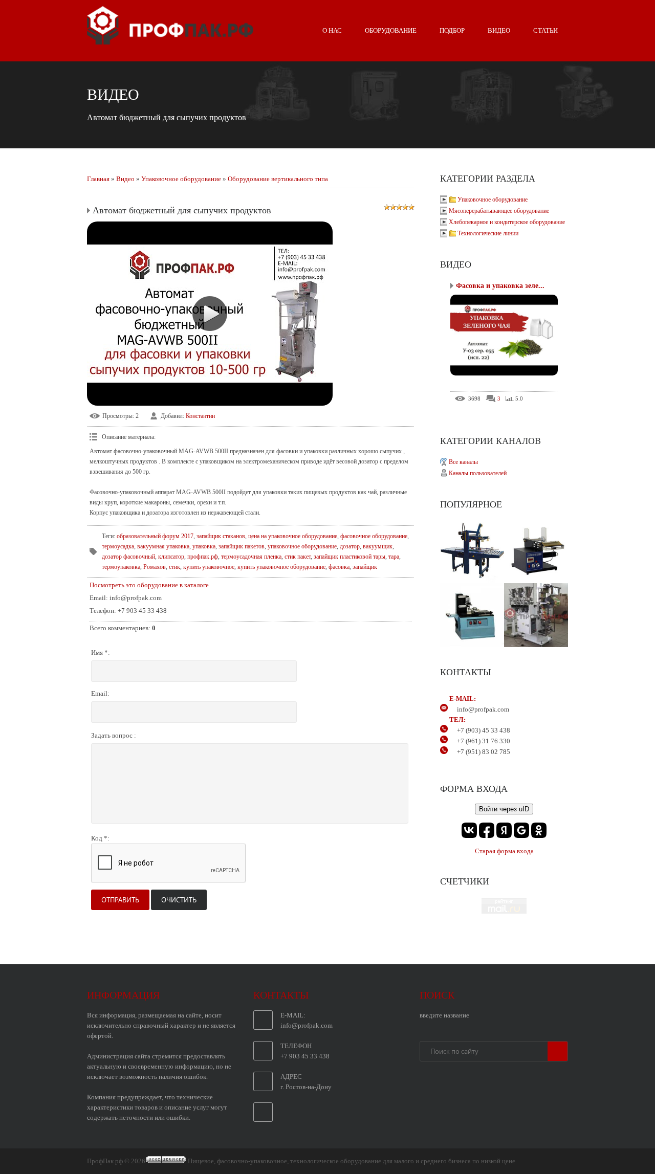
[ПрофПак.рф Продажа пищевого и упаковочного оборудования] (170, 40)
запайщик (365, 566)
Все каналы (463, 462)
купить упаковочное (208, 566)
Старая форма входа (504, 851)
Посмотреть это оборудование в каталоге (149, 585)
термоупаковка (121, 566)
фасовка (339, 566)
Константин (200, 415)
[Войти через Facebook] (486, 830)
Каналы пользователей (478, 473)
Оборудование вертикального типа (278, 179)
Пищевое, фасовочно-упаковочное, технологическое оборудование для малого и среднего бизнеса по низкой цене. (352, 1161)
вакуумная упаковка (163, 546)
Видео (125, 179)
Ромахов (154, 566)
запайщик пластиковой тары (349, 556)
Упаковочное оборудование (181, 179)
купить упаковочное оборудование (281, 566)
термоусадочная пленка (251, 556)
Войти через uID (504, 809)
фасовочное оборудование (373, 536)
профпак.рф (202, 556)
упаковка (203, 546)
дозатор (350, 546)
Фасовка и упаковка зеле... (500, 286)
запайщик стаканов (220, 536)
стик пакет (298, 556)
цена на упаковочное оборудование (292, 536)
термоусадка (118, 546)
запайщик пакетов (242, 546)
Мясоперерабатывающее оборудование (499, 210)
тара (393, 556)
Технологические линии (487, 233)
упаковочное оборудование (302, 546)
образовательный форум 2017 (155, 536)
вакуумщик (377, 546)
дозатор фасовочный (128, 556)
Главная (98, 179)
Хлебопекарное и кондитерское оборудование (507, 222)
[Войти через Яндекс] (504, 830)
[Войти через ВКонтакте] (469, 830)
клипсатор (171, 556)
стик (174, 566)
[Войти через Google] (521, 830)
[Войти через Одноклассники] (539, 830)
